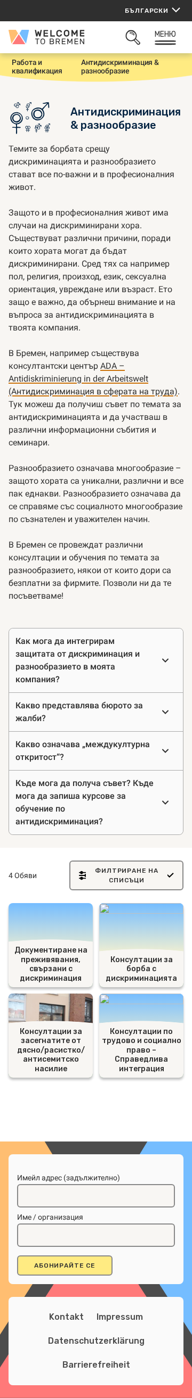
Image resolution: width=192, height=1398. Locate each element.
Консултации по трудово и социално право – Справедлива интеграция (141, 1050)
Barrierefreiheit (96, 1365)
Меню (166, 34)
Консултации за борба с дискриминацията (141, 969)
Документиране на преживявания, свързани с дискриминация (50, 964)
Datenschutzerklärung (96, 1341)
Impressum (120, 1317)
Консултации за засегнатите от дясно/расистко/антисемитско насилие (51, 1050)
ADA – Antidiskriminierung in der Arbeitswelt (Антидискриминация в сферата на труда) (93, 378)
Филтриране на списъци (126, 875)
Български (147, 10)
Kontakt (66, 1317)
